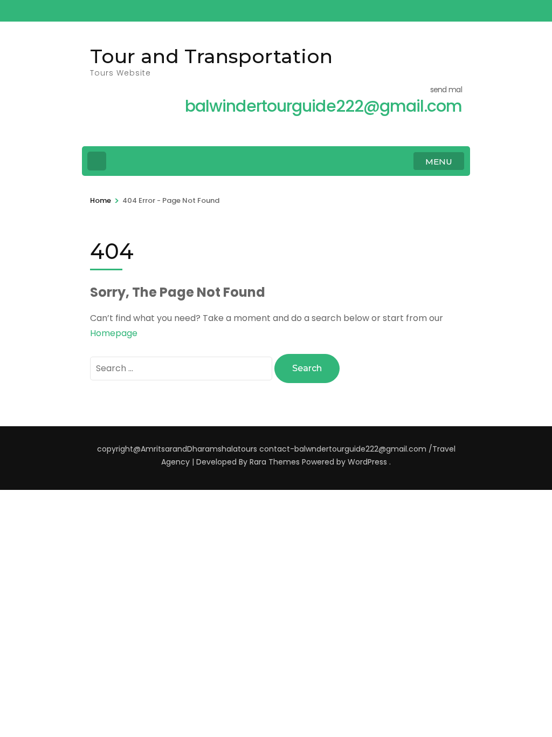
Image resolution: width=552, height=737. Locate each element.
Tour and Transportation (211, 56)
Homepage (113, 333)
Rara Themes (275, 461)
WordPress (367, 461)
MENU (438, 161)
